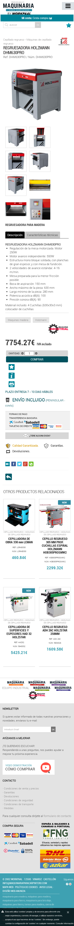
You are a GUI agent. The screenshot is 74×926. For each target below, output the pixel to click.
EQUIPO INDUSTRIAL (15, 688)
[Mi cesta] (50, 18)
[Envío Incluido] (8, 400)
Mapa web (8, 887)
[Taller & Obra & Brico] (58, 682)
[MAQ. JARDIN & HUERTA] (41, 688)
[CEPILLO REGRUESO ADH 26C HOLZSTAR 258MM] (55, 603)
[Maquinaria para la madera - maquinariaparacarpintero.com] (23, 8)
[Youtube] (70, 883)
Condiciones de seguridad (18, 800)
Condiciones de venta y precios (21, 788)
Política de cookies (26, 887)
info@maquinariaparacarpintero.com (25, 883)
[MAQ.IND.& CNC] (37, 695)
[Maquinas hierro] (37, 682)
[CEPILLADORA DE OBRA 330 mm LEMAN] (19, 514)
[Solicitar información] (11, 377)
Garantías (9, 792)
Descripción (15, 235)
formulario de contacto (57, 816)
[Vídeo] (29, 767)
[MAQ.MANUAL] (63, 688)
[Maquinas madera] (15, 682)
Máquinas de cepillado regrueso (21, 533)
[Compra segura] (18, 843)
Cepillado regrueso (13, 39)
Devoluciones (11, 796)
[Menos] (22, 353)
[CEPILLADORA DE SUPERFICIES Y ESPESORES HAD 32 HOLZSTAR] (19, 603)
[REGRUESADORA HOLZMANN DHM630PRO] (37, 94)
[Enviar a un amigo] (8, 463)
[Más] (36, 353)
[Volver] (9, 477)
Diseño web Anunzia (14, 891)
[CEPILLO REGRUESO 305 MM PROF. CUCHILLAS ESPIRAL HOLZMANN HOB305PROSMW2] (55, 514)
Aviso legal (46, 887)
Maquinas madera (18, 320)
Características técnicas (42, 235)
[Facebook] (67, 883)
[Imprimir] (37, 385)
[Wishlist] (69, 24)
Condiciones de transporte (19, 804)
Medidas (9, 808)
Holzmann (41, 320)
